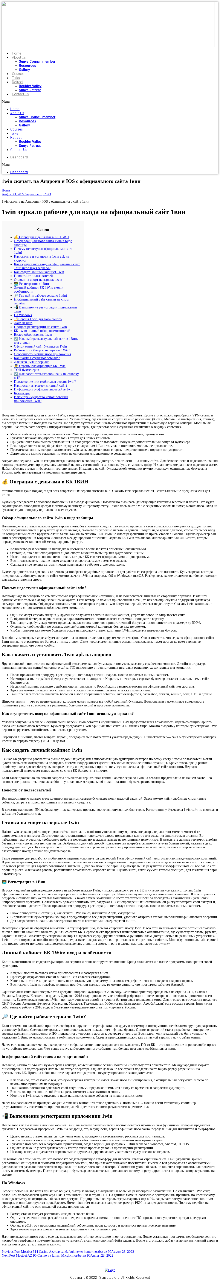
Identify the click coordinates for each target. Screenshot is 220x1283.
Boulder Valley (30, 86)
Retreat (17, 82)
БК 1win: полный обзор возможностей (42, 331)
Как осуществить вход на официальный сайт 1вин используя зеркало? (47, 266)
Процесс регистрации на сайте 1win (40, 327)
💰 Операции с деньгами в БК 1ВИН (41, 237)
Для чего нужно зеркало (31, 362)
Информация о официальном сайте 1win (43, 389)
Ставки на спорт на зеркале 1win (38, 279)
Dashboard (19, 157)
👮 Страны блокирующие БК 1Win (40, 366)
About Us (19, 57)
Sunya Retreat (30, 90)
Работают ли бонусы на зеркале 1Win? (42, 350)
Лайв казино (23, 323)
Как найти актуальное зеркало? (37, 358)
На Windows (23, 315)
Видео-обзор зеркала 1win (33, 334)
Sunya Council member (37, 61)
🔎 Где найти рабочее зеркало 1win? (40, 295)
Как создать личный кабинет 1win (39, 272)
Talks (16, 78)
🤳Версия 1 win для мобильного (38, 319)
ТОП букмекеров (26, 370)
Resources (27, 66)
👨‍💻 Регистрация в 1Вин (31, 283)
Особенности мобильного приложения (42, 354)
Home (16, 53)
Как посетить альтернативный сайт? (40, 385)
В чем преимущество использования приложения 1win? (41, 399)
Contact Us (20, 94)
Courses (18, 74)
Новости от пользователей (33, 276)
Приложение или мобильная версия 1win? (45, 381)
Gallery (24, 70)
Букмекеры (22, 393)
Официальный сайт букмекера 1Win (40, 346)
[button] (68, 101)
